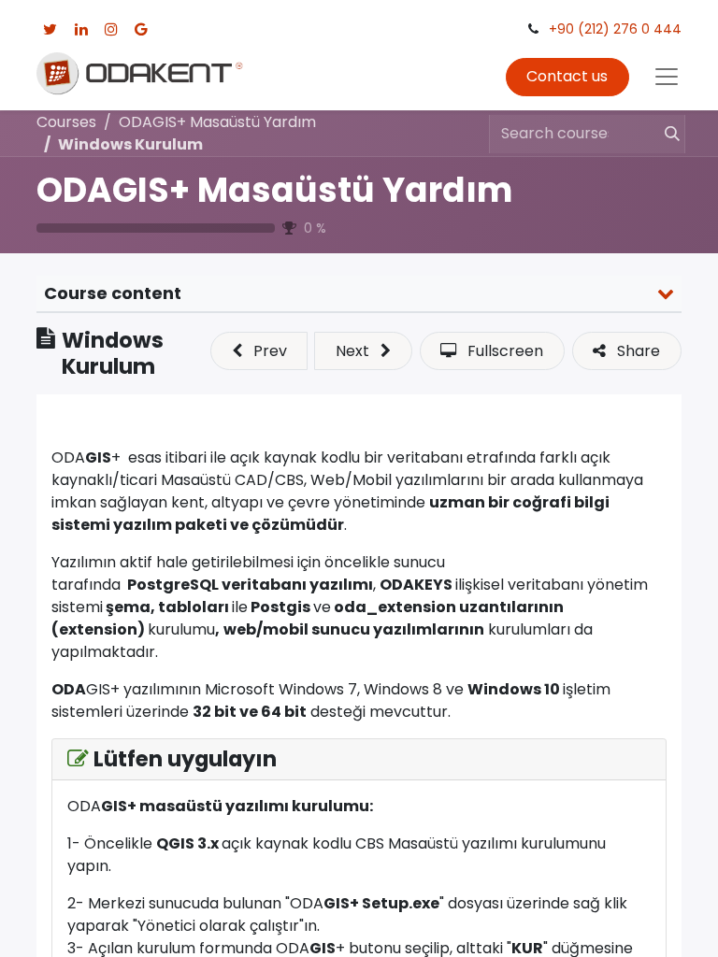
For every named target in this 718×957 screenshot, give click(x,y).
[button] (259, 350)
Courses (66, 122)
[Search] (663, 133)
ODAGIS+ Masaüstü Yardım (274, 190)
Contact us (567, 76)
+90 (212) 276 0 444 (615, 29)
